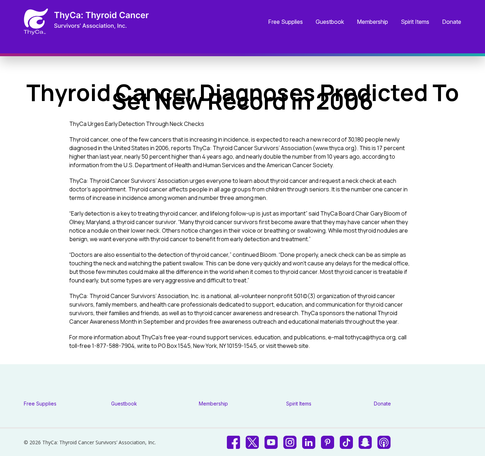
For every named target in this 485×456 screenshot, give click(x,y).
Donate (451, 22)
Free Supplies (285, 22)
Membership (372, 22)
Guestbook (330, 22)
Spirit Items (415, 22)
